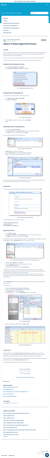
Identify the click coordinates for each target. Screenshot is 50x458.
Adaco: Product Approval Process (10, 427)
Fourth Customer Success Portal (13, 39)
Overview (5, 20)
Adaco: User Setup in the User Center (11, 434)
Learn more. (32, 1)
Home (2, 13)
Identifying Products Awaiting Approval (11, 28)
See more (5, 436)
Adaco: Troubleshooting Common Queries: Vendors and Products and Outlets (19, 429)
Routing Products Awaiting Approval (10, 25)
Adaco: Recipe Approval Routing (9, 396)
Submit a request (30, 377)
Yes (21, 371)
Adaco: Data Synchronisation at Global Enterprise (13, 420)
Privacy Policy (11, 455)
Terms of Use (4, 455)
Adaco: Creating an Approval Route (10, 387)
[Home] (4, 5)
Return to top (6, 381)
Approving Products (7, 32)
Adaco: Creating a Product (8, 415)
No (28, 371)
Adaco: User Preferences (8, 394)
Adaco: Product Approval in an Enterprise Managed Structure (16, 391)
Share (44, 40)
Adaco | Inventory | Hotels (10, 13)
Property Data (19, 13)
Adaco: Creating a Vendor (8, 418)
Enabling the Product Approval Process (11, 23)
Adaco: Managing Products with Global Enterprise (13, 422)
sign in (7, 403)
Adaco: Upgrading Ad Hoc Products (10, 432)
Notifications (6, 30)
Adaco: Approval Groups (8, 389)
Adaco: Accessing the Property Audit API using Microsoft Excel (16, 413)
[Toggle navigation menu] (47, 5)
